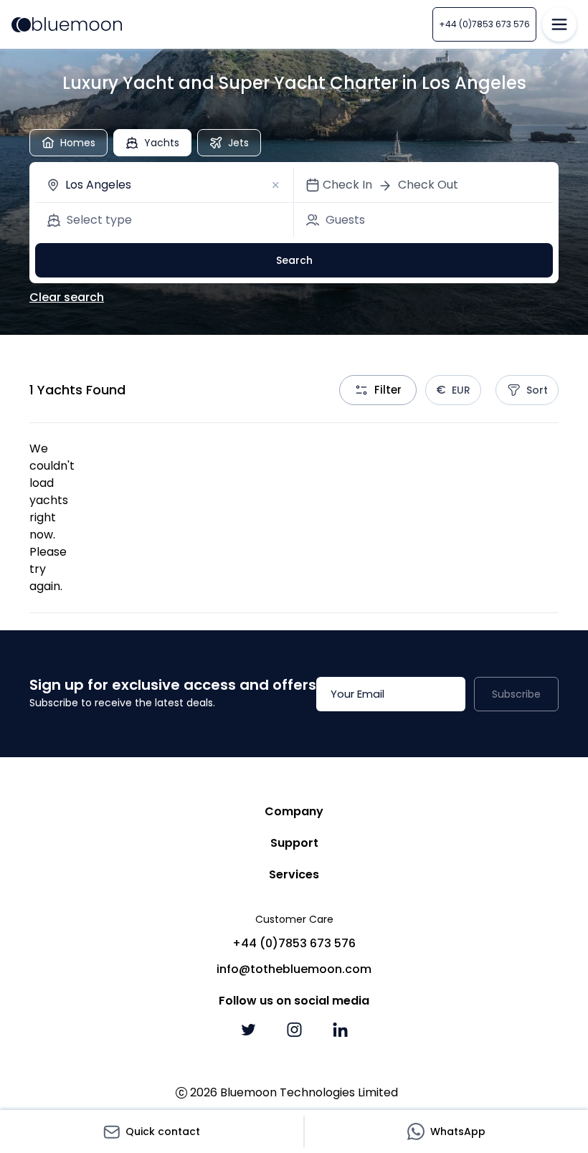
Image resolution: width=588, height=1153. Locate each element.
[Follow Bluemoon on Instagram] (294, 1029)
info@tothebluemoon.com (294, 969)
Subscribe (516, 694)
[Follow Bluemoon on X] (248, 1029)
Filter (388, 389)
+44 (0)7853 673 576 (484, 24)
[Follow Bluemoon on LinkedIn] (339, 1029)
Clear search (66, 297)
